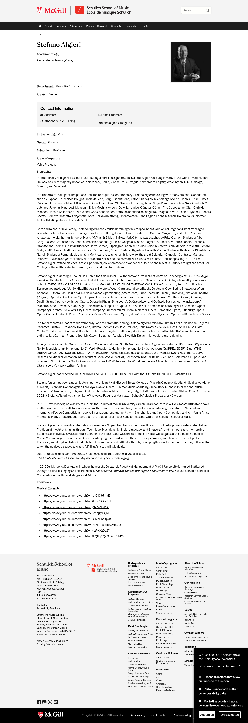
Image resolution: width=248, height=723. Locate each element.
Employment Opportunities (197, 637)
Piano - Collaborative (165, 606)
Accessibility (138, 715)
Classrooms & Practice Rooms (194, 602)
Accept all (207, 714)
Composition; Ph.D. (165, 627)
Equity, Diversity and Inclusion (194, 568)
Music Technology (164, 584)
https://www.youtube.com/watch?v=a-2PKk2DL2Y (76, 530)
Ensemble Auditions (165, 690)
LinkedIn (56, 702)
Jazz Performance (164, 577)
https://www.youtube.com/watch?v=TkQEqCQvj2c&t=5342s (83, 536)
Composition (162, 567)
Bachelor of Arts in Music (139, 570)
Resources (133, 658)
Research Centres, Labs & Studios (196, 597)
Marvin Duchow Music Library (138, 669)
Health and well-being (138, 677)
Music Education (164, 581)
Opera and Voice (164, 594)
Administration (135, 640)
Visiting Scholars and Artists (140, 634)
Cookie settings (183, 715)
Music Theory (162, 587)
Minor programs (135, 586)
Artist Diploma (162, 658)
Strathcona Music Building (57, 121)
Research (101, 26)
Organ (159, 603)
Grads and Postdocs (137, 665)
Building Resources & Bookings (194, 588)
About (47, 26)
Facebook (39, 702)
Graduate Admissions (138, 605)
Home (40, 26)
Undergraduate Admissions (140, 602)
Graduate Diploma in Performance (166, 662)
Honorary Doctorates (137, 647)
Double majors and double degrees (140, 578)
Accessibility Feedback (48, 608)
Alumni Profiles (135, 644)
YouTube (44, 702)
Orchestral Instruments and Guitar (169, 598)
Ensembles (130, 26)
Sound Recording (164, 613)
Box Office (189, 620)
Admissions (75, 26)
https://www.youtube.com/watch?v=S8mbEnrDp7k (76, 519)
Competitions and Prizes (139, 673)
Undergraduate (135, 661)
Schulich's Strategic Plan (196, 576)
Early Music (161, 574)
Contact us (42, 605)
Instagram (50, 702)
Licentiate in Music (136, 582)
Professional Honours (137, 637)
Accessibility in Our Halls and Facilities (195, 615)
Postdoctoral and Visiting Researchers (139, 610)
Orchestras (161, 684)
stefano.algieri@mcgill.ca (115, 122)
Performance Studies (166, 643)
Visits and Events (136, 599)
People (89, 26)
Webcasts (189, 626)
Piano (159, 610)
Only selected (230, 714)
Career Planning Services (139, 680)
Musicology (161, 591)
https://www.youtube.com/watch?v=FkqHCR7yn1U (76, 501)
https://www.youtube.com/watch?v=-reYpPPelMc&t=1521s (81, 524)
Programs (60, 26)
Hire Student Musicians (195, 640)
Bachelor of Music (136, 573)
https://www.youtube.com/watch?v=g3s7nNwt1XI (75, 507)
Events (143, 26)
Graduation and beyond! (139, 683)
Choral (159, 674)
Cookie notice (159, 715)
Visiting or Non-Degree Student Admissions (138, 615)
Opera (159, 680)
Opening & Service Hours (50, 644)
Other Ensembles (164, 687)
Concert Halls (190, 592)
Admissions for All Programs (138, 593)
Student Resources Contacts (141, 687)
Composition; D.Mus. (166, 624)
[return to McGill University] (51, 715)
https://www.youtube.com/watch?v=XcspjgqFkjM (75, 513)
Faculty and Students (138, 630)
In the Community (192, 573)
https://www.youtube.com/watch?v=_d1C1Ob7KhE (76, 495)
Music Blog (189, 623)
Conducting (161, 571)
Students (115, 26)
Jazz (158, 677)
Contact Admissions (137, 620)
